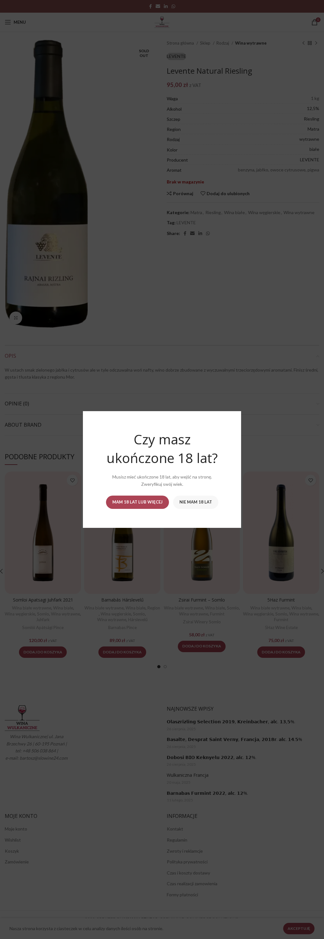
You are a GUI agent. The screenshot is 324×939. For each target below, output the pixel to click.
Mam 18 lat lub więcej (137, 501)
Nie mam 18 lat (195, 501)
